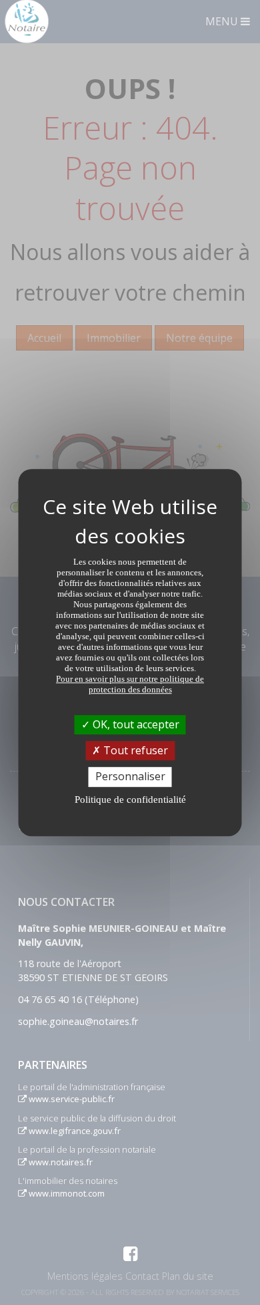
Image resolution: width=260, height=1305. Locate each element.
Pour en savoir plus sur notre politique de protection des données (130, 684)
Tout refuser (134, 750)
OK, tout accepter (134, 724)
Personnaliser (130, 777)
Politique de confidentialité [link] (130, 799)
